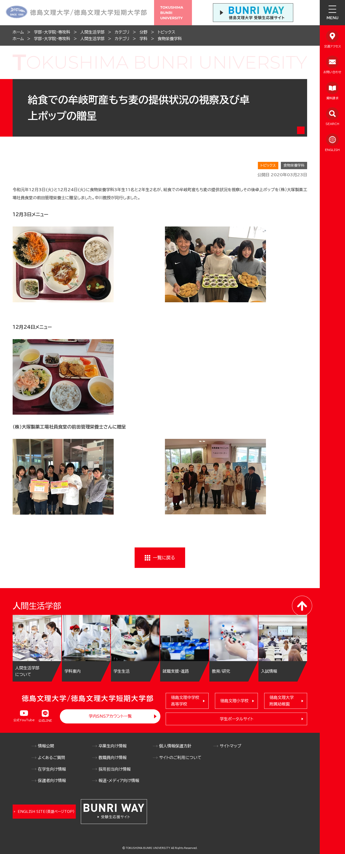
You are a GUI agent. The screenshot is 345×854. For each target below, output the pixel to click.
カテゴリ (122, 32)
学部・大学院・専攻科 (52, 32)
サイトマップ (230, 746)
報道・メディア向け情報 (118, 780)
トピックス (166, 32)
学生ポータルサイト (236, 719)
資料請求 (332, 97)
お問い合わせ (332, 71)
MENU (332, 18)
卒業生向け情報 (112, 746)
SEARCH (332, 123)
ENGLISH (332, 149)
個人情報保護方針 (175, 746)
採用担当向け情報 (114, 769)
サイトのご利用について (180, 758)
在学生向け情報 (52, 769)
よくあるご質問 (51, 758)
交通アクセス (332, 46)
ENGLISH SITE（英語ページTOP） (46, 811)
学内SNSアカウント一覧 (110, 716)
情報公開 (46, 746)
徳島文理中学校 (185, 700)
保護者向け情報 (52, 780)
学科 (143, 39)
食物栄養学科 (170, 39)
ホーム (18, 32)
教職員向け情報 (112, 758)
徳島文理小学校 (234, 701)
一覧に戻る (164, 557)
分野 (143, 32)
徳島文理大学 (281, 700)
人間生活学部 (92, 32)
